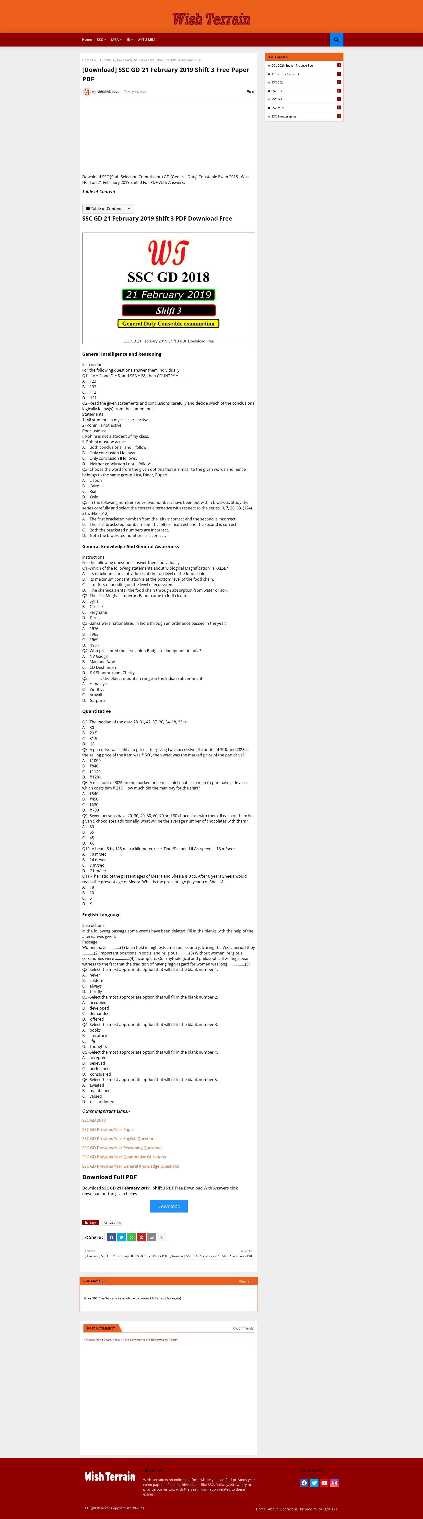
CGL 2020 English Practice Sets (305, 65)
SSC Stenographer (305, 116)
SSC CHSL (305, 91)
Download (168, 1206)
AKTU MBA (146, 39)
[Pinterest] (141, 1237)
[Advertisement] (171, 136)
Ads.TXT (330, 1509)
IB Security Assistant (305, 74)
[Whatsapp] (131, 1237)
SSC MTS (305, 108)
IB (128, 39)
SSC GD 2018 (103, 60)
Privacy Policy (311, 1509)
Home (87, 39)
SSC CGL (305, 82)
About (273, 1509)
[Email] (151, 1237)
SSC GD (305, 99)
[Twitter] (121, 1237)
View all (245, 1281)
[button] (108, 208)
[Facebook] (111, 1237)
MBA (115, 39)
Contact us (289, 1509)
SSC (100, 39)
